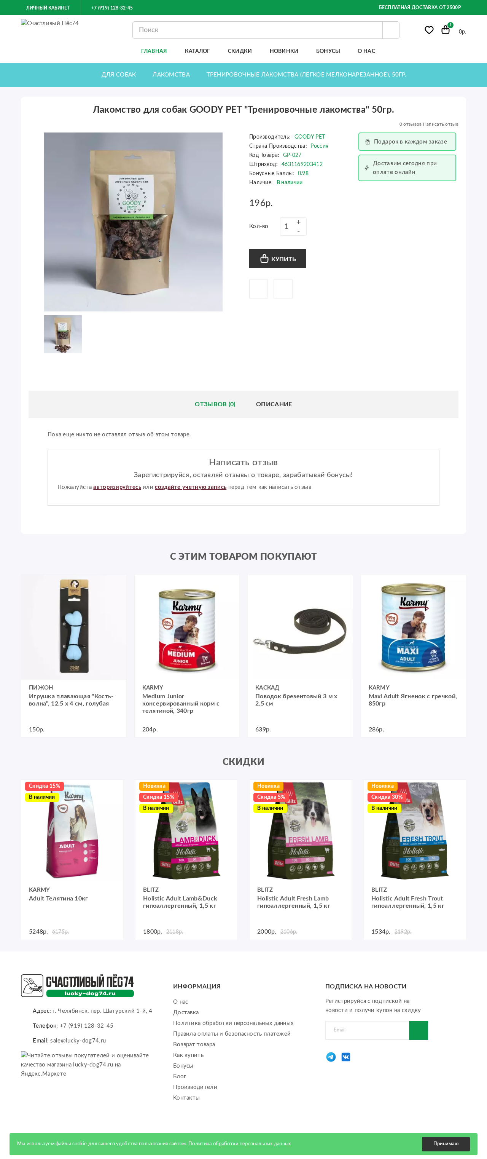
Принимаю (445, 1143)
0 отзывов (410, 124)
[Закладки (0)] (429, 31)
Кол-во (259, 226)
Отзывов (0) (215, 404)
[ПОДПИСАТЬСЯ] (418, 1030)
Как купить (188, 1055)
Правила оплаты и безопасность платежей (232, 1034)
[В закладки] (258, 289)
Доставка (186, 1012)
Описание (274, 404)
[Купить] (30, 584)
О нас (180, 1002)
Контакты (186, 1098)
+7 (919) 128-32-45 (111, 8)
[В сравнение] (283, 289)
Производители (195, 1087)
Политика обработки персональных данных (233, 1023)
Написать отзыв (440, 124)
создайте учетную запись (190, 487)
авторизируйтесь (117, 487)
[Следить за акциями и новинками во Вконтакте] (346, 1061)
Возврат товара (194, 1044)
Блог (179, 1076)
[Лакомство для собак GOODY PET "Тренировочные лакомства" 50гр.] (133, 222)
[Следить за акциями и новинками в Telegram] (331, 1061)
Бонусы (183, 1066)
